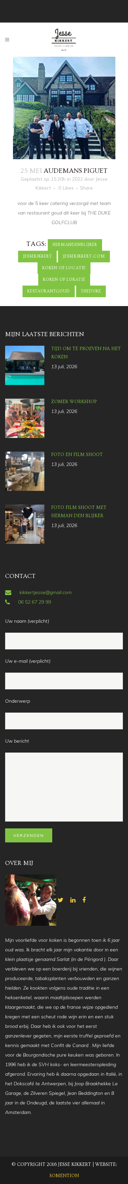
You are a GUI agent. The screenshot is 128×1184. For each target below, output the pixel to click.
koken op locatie (64, 268)
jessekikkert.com (84, 256)
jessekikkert (37, 256)
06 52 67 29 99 (34, 602)
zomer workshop (74, 401)
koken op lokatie (64, 279)
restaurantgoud (48, 291)
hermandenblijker (75, 245)
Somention (64, 1176)
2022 (77, 179)
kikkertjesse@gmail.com (45, 592)
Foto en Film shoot (77, 454)
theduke (91, 291)
